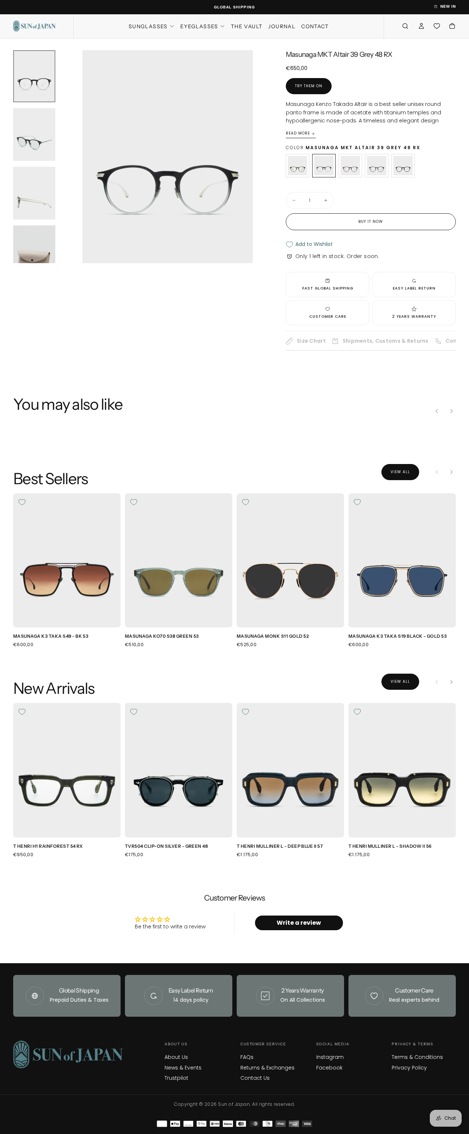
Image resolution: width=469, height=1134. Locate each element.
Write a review (299, 922)
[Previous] (436, 411)
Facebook (329, 1067)
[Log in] (421, 27)
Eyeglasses (199, 26)
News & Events (183, 1067)
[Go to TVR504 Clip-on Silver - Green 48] (178, 770)
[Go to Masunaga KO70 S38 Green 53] (178, 560)
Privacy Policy (409, 1067)
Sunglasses (148, 26)
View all (400, 472)
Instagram (330, 1057)
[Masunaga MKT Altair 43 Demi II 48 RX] (350, 165)
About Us (176, 1057)
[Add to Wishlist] (22, 502)
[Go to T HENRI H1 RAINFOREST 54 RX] (67, 770)
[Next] (451, 411)
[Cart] (452, 27)
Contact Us (255, 1078)
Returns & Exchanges (267, 1067)
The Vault (247, 26)
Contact (315, 26)
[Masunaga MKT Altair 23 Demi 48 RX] (297, 165)
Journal (281, 26)
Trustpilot (176, 1078)
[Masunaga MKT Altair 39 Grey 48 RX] (323, 165)
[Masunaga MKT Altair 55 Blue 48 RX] (376, 165)
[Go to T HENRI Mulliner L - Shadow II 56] (402, 770)
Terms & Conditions (417, 1057)
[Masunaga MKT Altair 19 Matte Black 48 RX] (403, 165)
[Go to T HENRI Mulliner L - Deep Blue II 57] (290, 770)
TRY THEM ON (308, 86)
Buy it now (370, 221)
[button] (405, 26)
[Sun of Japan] (68, 1054)
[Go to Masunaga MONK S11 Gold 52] (290, 560)
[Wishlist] (437, 26)
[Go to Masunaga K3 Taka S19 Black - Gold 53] (402, 560)
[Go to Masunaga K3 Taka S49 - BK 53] (67, 560)
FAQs (247, 1057)
